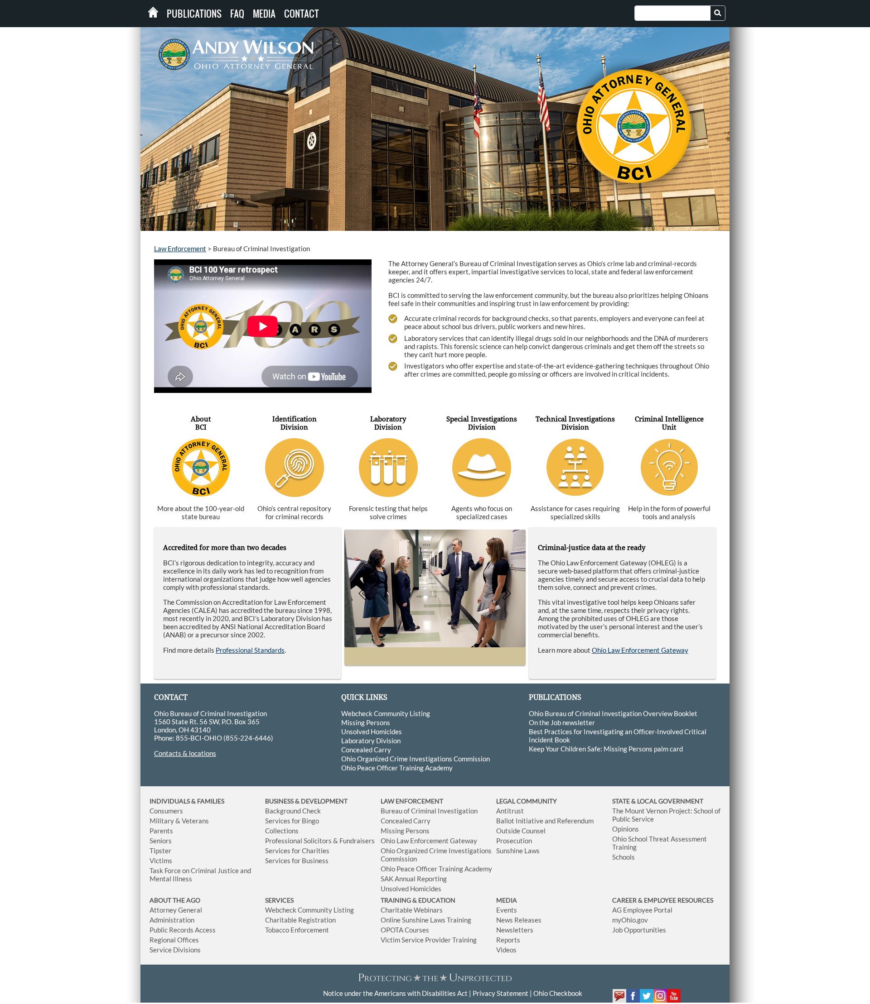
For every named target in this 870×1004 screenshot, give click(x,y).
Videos (506, 950)
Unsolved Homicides (371, 731)
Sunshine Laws (518, 850)
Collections (282, 831)
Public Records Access (183, 930)
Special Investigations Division (481, 423)
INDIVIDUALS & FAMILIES (187, 801)
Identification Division (294, 423)
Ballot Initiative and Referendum (545, 821)
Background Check (293, 811)
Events (506, 910)
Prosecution (514, 841)
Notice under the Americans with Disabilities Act (395, 993)
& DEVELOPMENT (321, 801)
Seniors (161, 841)
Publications (194, 13)
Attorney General (176, 910)
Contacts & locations (185, 753)
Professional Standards (250, 650)
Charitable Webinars (412, 910)
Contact (301, 13)
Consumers (166, 811)
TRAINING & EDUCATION (418, 900)
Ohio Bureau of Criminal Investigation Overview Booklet (613, 713)
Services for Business (297, 860)
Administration (172, 920)
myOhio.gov (630, 920)
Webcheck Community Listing (385, 713)
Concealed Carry (366, 750)
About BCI (201, 423)
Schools (623, 857)
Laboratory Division (388, 423)
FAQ (237, 13)
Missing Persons (365, 722)
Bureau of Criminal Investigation (429, 811)
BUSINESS (280, 801)
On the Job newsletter (562, 722)
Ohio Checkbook (557, 993)
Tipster (160, 850)
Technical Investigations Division (575, 423)
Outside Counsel (521, 831)
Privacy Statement (500, 993)
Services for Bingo (292, 821)
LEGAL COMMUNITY (526, 801)
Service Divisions (175, 950)
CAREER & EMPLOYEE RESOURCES (662, 900)
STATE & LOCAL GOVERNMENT (657, 801)
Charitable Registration (300, 920)
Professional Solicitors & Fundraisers (320, 841)
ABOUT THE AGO (175, 900)
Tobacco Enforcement (297, 930)
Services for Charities (297, 850)
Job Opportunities (639, 930)
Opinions (625, 829)
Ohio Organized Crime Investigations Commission (415, 759)
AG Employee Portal (642, 910)
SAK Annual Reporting (414, 879)
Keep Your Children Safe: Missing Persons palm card (606, 749)
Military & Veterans (179, 821)
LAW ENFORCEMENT (412, 801)
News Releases (518, 920)
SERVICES (279, 900)
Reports (508, 940)
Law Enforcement (180, 248)
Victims (161, 860)
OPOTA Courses (405, 930)
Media (264, 13)
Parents (161, 831)
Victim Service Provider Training (429, 940)
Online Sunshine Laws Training (426, 920)
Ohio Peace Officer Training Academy (397, 768)
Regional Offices (174, 940)
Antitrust (510, 811)
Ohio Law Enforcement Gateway (640, 650)
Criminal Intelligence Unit (669, 423)
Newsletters (514, 930)
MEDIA (506, 900)
